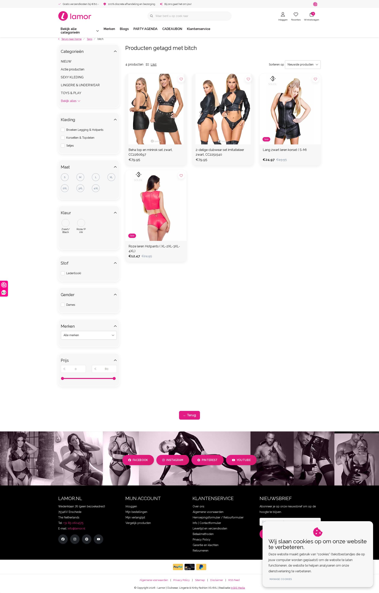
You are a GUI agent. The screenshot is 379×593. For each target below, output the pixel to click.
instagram (174, 460)
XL (111, 177)
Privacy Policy (181, 580)
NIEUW (66, 61)
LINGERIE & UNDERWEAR (80, 85)
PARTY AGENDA (145, 29)
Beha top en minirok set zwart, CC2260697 (151, 152)
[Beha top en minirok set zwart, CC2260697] (156, 109)
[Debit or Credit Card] (190, 567)
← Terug (189, 415)
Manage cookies (281, 579)
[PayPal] (178, 567)
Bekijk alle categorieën (70, 30)
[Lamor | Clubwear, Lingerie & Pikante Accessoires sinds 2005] (75, 16)
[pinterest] (86, 539)
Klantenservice (198, 29)
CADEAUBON (172, 29)
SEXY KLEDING (72, 77)
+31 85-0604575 (73, 523)
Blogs (124, 29)
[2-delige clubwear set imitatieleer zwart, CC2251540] (223, 109)
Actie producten (72, 69)
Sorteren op (276, 64)
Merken (109, 29)
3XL (80, 188)
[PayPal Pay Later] (201, 567)
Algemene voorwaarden (154, 580)
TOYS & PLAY (71, 93)
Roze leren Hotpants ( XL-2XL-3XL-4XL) (154, 248)
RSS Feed (234, 580)
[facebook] (63, 539)
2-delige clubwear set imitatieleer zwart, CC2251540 (220, 152)
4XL (96, 188)
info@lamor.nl (76, 528)
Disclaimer (216, 580)
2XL (65, 188)
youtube (244, 460)
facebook (140, 460)
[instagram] (75, 539)
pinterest (210, 460)
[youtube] (98, 539)
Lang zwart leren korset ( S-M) (285, 150)
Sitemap (200, 580)
